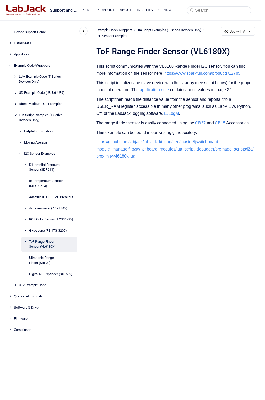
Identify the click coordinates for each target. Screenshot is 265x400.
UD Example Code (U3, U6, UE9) (41, 93)
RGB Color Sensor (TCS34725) (51, 219)
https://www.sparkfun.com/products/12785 (202, 73)
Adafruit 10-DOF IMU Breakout (51, 197)
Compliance (22, 330)
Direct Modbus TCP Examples (40, 104)
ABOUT (125, 10)
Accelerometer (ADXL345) (48, 208)
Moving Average (35, 142)
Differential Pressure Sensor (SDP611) (44, 167)
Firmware (21, 318)
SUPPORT (106, 10)
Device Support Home (30, 32)
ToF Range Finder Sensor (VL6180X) (42, 244)
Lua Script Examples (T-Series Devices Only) (41, 117)
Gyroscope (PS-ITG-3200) (48, 230)
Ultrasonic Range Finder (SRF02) (41, 260)
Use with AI (237, 31)
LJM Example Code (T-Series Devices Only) (40, 79)
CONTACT (166, 10)
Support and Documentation (63, 10)
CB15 (220, 123)
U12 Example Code (32, 285)
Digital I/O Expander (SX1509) (50, 274)
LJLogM (171, 113)
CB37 (200, 123)
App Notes (21, 54)
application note (154, 90)
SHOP (88, 10)
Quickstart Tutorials (28, 296)
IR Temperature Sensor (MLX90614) (46, 183)
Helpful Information (38, 131)
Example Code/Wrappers (32, 65)
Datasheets (22, 43)
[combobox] (219, 10)
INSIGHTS (145, 10)
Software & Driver (27, 307)
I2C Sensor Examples (39, 153)
